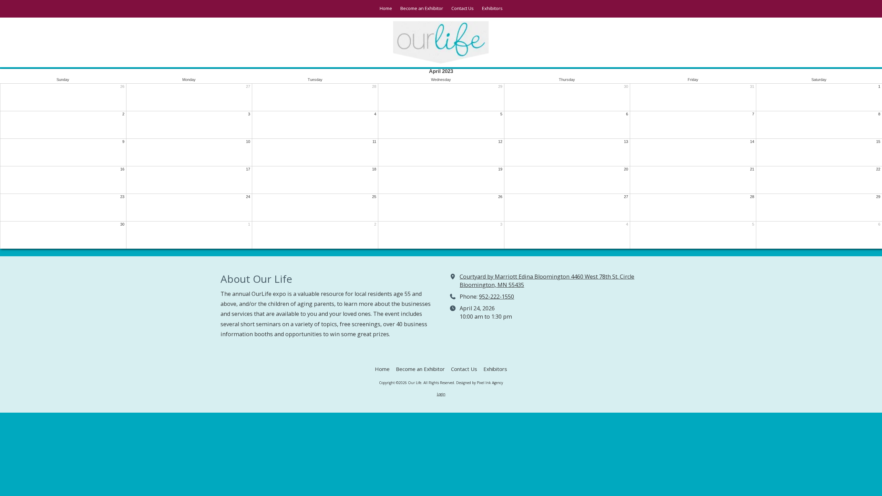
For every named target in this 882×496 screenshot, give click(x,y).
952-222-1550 (496, 296)
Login (441, 394)
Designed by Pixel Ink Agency (479, 382)
